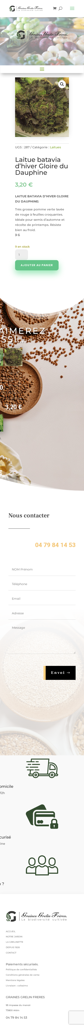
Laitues (55, 147)
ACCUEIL (11, 931)
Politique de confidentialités (21, 969)
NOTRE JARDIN (14, 936)
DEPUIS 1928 (13, 947)
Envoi (58, 672)
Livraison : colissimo (17, 985)
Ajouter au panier (37, 265)
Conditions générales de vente (22, 974)
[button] (62, 84)
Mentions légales (15, 980)
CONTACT (11, 952)
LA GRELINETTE (14, 942)
